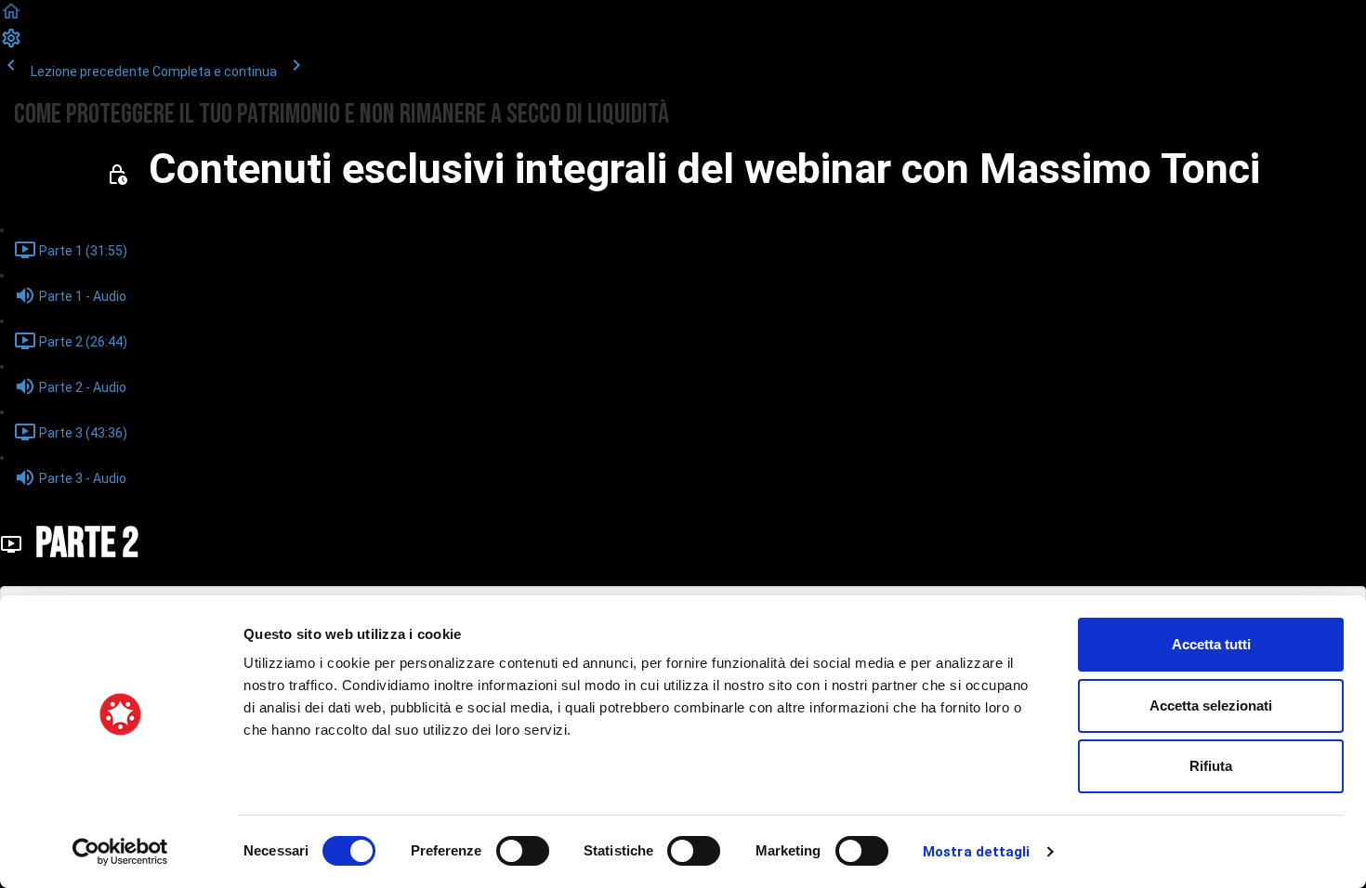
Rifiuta (1210, 766)
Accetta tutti (1211, 644)
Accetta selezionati (1210, 705)
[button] (11, 17)
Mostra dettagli (977, 851)
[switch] (522, 851)
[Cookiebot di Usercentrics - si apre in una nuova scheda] (120, 852)
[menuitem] (11, 44)
